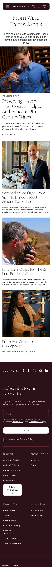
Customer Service (11, 460)
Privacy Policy (18, 421)
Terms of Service (36, 421)
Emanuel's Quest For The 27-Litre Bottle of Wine (25, 271)
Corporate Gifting (11, 525)
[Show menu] (7, 6)
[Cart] (44, 6)
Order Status (9, 480)
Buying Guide (9, 520)
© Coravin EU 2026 (10, 565)
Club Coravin (9, 510)
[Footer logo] (10, 371)
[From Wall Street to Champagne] (26, 313)
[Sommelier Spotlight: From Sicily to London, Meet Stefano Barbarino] (26, 165)
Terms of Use (37, 515)
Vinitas (6, 515)
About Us (35, 460)
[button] (39, 6)
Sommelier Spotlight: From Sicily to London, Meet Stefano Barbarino (23, 197)
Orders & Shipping (11, 465)
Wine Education (10, 538)
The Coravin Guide (12, 543)
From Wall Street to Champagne (17, 344)
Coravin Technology (8, 532)
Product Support (10, 475)
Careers (34, 465)
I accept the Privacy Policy (21, 439)
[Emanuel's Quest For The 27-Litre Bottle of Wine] (26, 241)
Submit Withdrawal (12, 489)
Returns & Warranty (12, 470)
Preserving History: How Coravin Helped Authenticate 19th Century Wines (22, 109)
